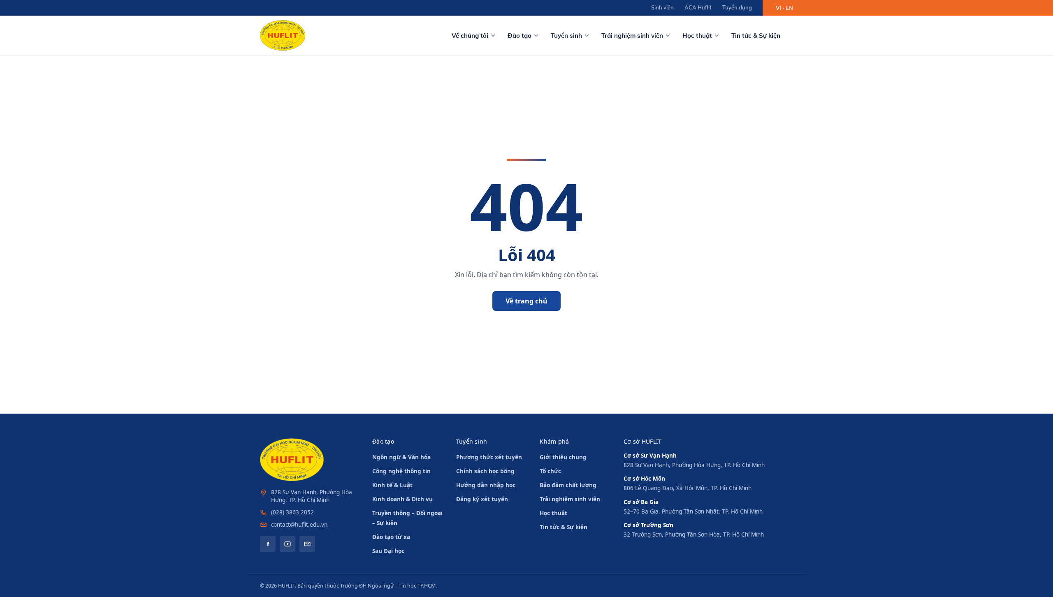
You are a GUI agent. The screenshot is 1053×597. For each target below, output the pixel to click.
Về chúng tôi (470, 35)
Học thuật (697, 35)
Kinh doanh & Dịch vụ (402, 499)
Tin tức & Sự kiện (755, 35)
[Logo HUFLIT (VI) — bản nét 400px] (282, 35)
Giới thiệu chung (563, 457)
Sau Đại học (388, 551)
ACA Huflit (698, 7)
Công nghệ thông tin (401, 471)
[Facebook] (268, 544)
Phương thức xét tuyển (489, 457)
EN (789, 8)
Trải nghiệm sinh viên (632, 35)
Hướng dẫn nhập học (485, 485)
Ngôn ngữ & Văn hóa (401, 457)
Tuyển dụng (737, 7)
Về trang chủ (526, 300)
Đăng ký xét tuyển (482, 499)
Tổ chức (550, 471)
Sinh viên (662, 7)
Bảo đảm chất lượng (568, 485)
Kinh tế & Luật (392, 485)
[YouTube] (287, 544)
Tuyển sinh (566, 35)
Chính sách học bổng (485, 471)
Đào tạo (519, 35)
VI (778, 8)
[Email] (307, 544)
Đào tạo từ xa (391, 537)
